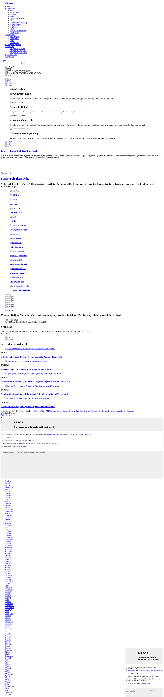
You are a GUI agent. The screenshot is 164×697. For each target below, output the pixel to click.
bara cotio (119, 411)
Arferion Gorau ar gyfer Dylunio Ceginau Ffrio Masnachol (28, 406)
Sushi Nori (15, 195)
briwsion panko (129, 411)
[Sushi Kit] (15, 234)
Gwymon (13, 15)
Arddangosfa (14, 37)
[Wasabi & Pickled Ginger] (18, 269)
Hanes (12, 41)
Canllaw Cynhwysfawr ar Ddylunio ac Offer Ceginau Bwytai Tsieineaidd (34, 394)
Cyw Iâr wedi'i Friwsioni (89, 411)
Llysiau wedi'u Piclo (17, 19)
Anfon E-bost (5, 415)
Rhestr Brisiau (6, 333)
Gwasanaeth (14, 43)
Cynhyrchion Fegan (19, 230)
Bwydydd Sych (15, 25)
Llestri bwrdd (14, 33)
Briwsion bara (16, 247)
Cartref (7, 6)
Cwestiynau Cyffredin (13, 45)
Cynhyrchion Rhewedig (18, 23)
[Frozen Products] (19, 286)
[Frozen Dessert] (17, 260)
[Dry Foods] (16, 277)
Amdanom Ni (10, 35)
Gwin (12, 29)
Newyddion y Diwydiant (18, 53)
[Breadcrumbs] (16, 243)
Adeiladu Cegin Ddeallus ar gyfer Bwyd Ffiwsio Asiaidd (26, 369)
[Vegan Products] (18, 225)
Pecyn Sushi (15, 238)
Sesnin (12, 17)
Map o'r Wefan (39, 411)
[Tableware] (15, 208)
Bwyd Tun (13, 27)
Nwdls (12, 11)
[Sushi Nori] (14, 191)
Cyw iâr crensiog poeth (106, 411)
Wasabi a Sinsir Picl (19, 273)
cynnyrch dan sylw (15, 178)
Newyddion (9, 47)
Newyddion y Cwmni (17, 49)
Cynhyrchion (10, 8)
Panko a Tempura (16, 13)
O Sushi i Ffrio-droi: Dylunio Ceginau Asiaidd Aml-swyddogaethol (31, 357)
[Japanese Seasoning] (17, 251)
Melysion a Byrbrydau (18, 31)
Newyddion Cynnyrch (18, 51)
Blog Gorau (9, 57)
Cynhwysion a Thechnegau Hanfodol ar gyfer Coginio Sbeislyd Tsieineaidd (35, 382)
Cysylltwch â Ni (11, 55)
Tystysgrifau (14, 39)
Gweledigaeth (19, 151)
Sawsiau (13, 204)
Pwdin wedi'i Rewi (18, 264)
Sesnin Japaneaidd (18, 255)
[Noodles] (13, 217)
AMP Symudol (51, 411)
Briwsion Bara (74, 411)
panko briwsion (62, 411)
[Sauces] (14, 199)
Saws (12, 21)
